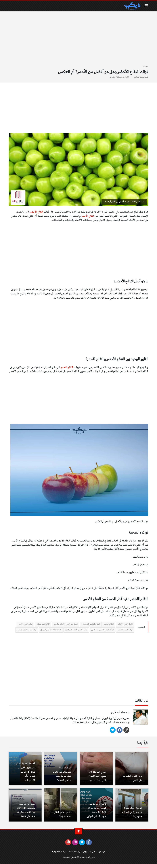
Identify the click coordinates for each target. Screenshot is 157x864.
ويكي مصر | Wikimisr (78, 851)
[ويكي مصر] (132, 6)
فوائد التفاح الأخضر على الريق (102, 630)
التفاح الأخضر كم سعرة (91, 624)
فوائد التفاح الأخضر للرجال (50, 630)
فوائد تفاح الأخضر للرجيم (26, 630)
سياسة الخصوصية (59, 851)
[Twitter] (113, 730)
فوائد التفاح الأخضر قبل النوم (76, 630)
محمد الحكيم (139, 77)
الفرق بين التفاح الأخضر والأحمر (66, 624)
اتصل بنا (93, 851)
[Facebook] (120, 730)
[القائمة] (146, 6)
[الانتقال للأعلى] (78, 831)
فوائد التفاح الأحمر (25, 624)
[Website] (126, 730)
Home (145, 66)
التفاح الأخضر (36, 211)
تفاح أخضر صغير (43, 624)
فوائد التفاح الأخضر (125, 630)
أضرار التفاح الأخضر (125, 624)
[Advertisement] (78, 40)
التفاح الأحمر (88, 216)
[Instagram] (75, 842)
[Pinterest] (68, 842)
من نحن (102, 851)
